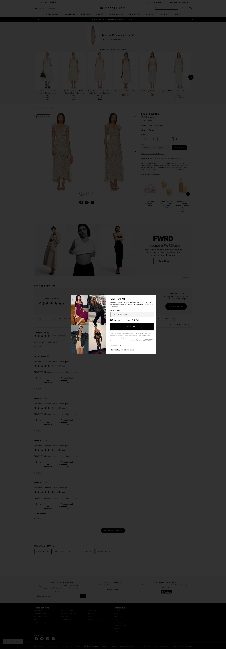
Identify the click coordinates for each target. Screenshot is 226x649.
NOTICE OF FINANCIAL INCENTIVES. (140, 341)
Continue (132, 327)
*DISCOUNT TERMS (116, 345)
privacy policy (148, 339)
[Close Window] (154, 297)
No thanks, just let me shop (122, 350)
